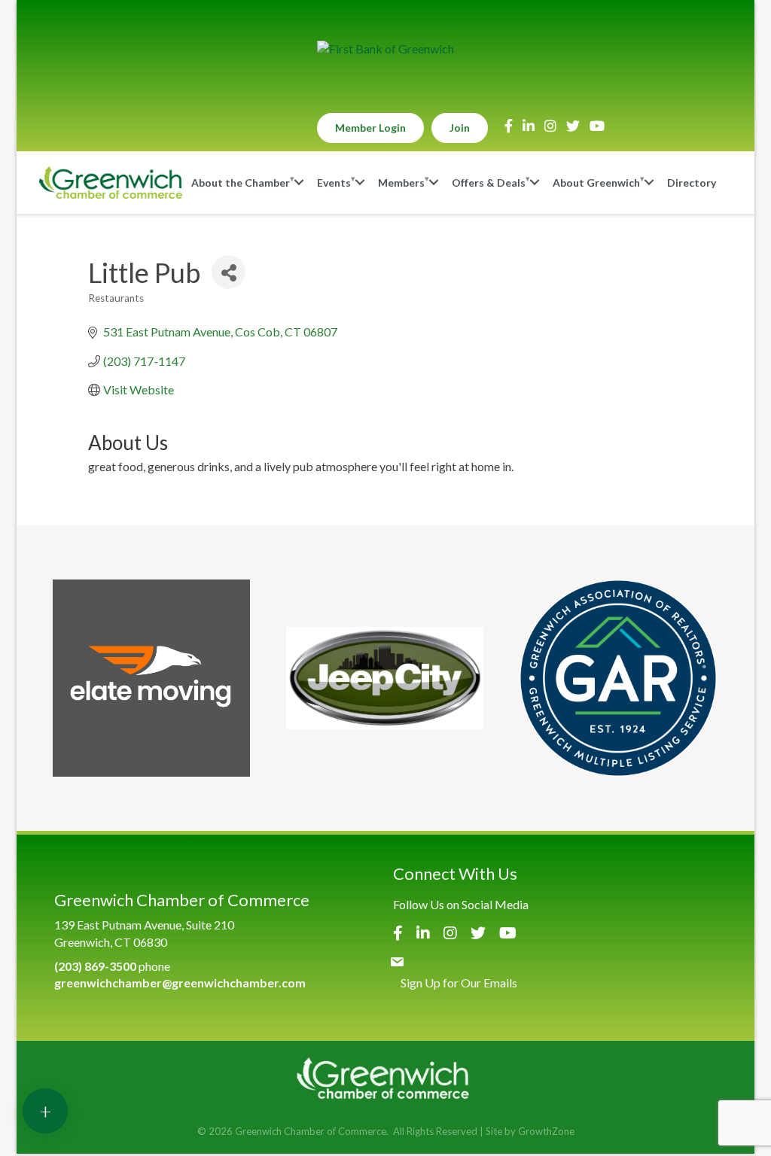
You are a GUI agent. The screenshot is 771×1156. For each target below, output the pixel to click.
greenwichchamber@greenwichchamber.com (180, 982)
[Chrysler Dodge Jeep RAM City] (384, 678)
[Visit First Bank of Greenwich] (385, 49)
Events (334, 182)
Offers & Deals (489, 182)
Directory (691, 182)
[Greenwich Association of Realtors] (618, 678)
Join (459, 127)
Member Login (370, 127)
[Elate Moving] (151, 678)
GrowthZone (546, 1131)
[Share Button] (228, 272)
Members (401, 182)
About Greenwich (596, 182)
